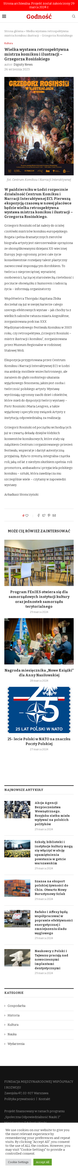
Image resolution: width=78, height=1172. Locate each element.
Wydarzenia (16, 1044)
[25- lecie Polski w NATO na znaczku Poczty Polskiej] (39, 710)
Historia (14, 1015)
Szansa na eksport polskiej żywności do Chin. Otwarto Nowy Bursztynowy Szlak (51, 888)
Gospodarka (16, 1006)
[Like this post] (29, 516)
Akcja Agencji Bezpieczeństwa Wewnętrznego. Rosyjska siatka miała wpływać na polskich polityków (52, 813)
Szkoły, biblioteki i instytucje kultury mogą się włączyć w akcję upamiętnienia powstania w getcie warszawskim (54, 852)
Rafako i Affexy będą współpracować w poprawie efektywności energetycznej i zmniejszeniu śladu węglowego (54, 922)
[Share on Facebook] (38, 516)
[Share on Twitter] (43, 516)
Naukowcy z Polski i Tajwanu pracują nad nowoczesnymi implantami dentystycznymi (51, 959)
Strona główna (13, 31)
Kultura (8, 43)
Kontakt (44, 1099)
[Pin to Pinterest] (48, 516)
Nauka (12, 1034)
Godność (39, 16)
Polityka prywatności (19, 1099)
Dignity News (23, 64)
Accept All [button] (42, 1162)
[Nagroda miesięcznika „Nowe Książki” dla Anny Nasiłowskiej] (39, 641)
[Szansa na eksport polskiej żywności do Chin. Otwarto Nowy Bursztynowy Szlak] (17, 888)
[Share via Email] (54, 516)
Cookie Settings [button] (18, 1162)
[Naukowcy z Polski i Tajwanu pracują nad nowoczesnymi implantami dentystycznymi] (17, 957)
